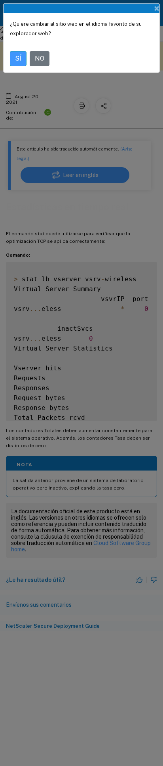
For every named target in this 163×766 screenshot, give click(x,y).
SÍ (18, 58)
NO (39, 58)
